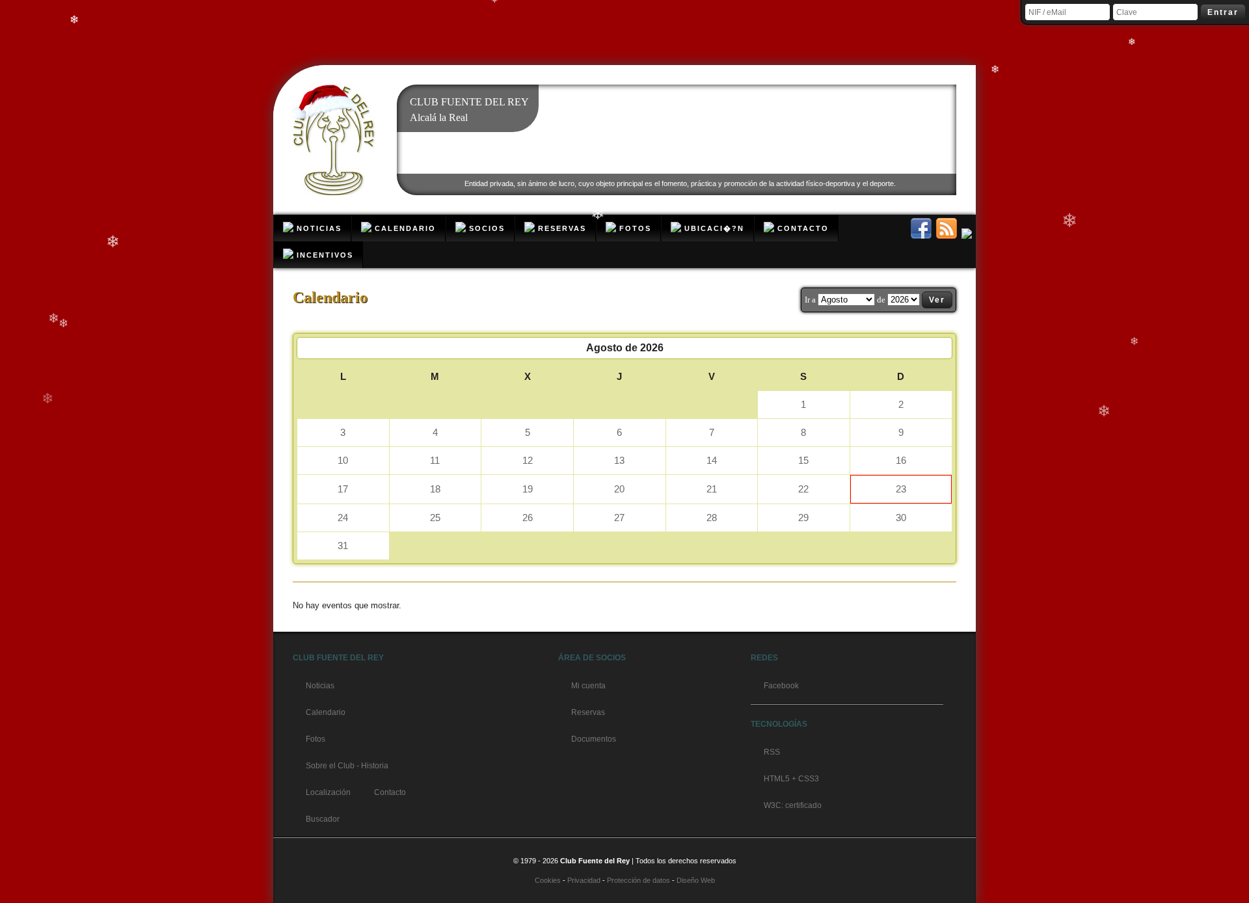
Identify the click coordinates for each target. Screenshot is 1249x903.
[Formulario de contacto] (967, 235)
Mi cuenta (588, 685)
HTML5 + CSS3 (791, 778)
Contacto (390, 792)
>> (941, 347)
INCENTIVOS (323, 255)
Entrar (1223, 12)
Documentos (593, 739)
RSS (772, 752)
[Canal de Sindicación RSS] (947, 235)
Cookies (548, 880)
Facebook (781, 685)
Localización (328, 792)
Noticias (320, 685)
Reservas (588, 712)
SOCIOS (485, 228)
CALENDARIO (403, 228)
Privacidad (583, 880)
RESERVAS (560, 228)
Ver (937, 299)
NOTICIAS (317, 228)
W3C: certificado (793, 805)
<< (308, 347)
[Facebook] (922, 235)
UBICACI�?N (712, 228)
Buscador (323, 819)
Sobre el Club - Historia (347, 765)
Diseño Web (696, 880)
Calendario (325, 712)
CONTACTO (801, 228)
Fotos (315, 739)
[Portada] (335, 192)
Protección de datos (638, 880)
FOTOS (633, 228)
